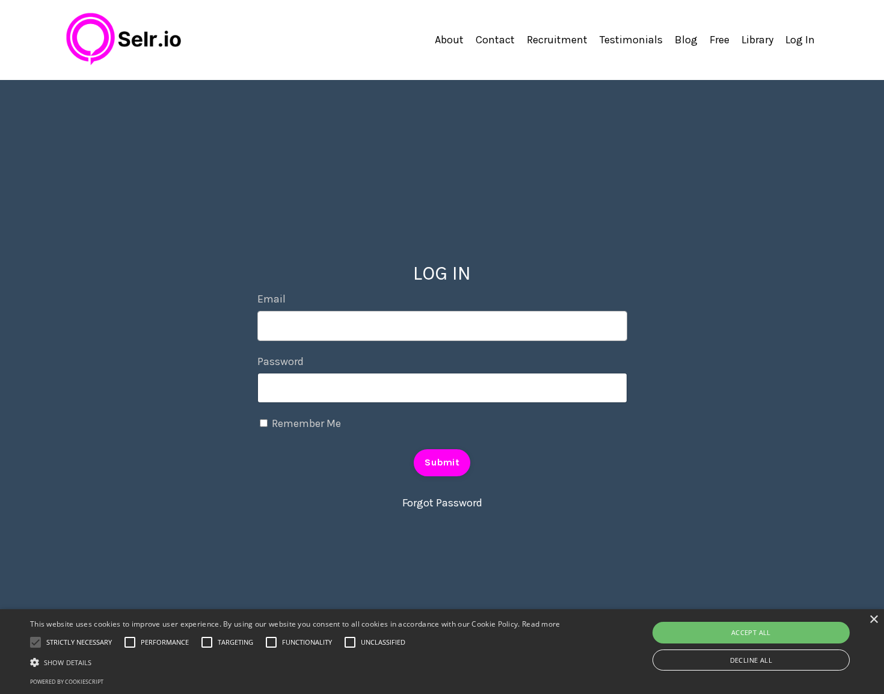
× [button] (873, 619)
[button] (295, 662)
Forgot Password (442, 502)
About (449, 39)
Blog (686, 39)
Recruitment (557, 39)
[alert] (442, 651)
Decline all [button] (751, 660)
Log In (800, 39)
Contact (495, 39)
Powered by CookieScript (66, 682)
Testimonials (631, 39)
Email (271, 299)
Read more (541, 624)
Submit (442, 462)
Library (757, 39)
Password (280, 361)
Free (719, 39)
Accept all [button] (751, 632)
